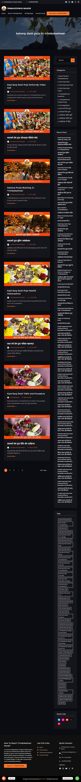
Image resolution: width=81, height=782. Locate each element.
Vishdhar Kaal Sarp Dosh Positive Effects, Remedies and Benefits (65, 447)
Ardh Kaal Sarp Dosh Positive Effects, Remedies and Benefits (65, 483)
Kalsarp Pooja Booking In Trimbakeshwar (20, 189)
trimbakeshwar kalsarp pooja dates (65, 642)
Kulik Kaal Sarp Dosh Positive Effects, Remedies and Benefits (65, 340)
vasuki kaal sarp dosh (65, 655)
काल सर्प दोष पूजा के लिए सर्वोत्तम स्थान (65, 204)
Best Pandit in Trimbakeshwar (63, 77)
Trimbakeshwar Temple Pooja (64, 101)
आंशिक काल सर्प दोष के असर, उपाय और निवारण (65, 477)
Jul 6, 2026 (32, 244)
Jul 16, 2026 (32, 141)
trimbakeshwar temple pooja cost (65, 647)
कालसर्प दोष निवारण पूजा (65, 675)
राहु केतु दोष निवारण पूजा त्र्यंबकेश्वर (65, 314)
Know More (11, 100)
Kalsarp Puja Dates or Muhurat (65, 261)
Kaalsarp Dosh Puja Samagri (64, 245)
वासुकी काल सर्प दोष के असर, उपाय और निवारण (65, 358)
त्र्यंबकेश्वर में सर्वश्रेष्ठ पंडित (65, 213)
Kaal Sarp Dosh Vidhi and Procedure (26, 393)
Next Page (44, 470)
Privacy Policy (43, 750)
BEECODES (42, 779)
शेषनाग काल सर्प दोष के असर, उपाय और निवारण (65, 465)
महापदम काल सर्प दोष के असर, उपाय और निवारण (65, 394)
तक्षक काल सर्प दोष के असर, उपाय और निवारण (65, 406)
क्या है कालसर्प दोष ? (64, 221)
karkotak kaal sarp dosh (65, 601)
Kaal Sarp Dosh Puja (66, 85)
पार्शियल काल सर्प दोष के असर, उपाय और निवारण (65, 501)
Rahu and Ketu (63, 605)
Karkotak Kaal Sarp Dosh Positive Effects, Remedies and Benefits (65, 412)
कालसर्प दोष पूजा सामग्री (65, 249)
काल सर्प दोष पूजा (65, 109)
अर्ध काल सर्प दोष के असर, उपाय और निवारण (65, 489)
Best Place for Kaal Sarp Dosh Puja (65, 199)
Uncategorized (64, 105)
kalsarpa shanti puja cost (64, 594)
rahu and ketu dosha (64, 608)
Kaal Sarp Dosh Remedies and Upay (64, 291)
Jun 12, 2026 (32, 347)
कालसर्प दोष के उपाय (64, 295)
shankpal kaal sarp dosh (65, 624)
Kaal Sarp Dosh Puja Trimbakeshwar (64, 225)
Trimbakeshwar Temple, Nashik (13, 2)
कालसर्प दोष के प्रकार (64, 323)
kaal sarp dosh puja (64, 549)
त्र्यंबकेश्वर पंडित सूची (65, 115)
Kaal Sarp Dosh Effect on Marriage (65, 299)
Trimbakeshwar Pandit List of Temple (65, 179)
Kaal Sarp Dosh (64, 82)
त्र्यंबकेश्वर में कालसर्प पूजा (65, 257)
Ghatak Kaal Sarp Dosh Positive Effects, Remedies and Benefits (65, 435)
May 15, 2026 (27, 397)
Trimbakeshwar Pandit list (64, 95)
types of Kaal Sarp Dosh (65, 652)
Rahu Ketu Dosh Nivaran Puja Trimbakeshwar (65, 309)
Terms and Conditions (45, 752)
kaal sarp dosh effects (65, 540)
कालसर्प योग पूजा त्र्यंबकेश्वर (63, 230)
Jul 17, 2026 (32, 91)
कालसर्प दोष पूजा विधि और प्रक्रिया (21, 443)
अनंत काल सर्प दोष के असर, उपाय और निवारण (65, 334)
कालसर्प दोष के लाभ (64, 287)
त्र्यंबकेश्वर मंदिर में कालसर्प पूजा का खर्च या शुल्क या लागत (65, 279)
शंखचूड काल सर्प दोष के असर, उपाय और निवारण (65, 430)
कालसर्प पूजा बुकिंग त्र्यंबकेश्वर (18, 240)
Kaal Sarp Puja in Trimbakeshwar (63, 253)
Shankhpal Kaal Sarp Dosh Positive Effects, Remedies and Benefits (65, 364)
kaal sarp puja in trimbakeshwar (63, 585)
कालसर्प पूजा (62, 684)
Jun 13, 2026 (32, 297)
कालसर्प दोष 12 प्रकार (64, 669)
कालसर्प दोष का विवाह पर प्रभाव (65, 304)
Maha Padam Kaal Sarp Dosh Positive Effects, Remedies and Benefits (65, 388)
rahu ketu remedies (64, 620)
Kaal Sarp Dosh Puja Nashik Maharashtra (64, 159)
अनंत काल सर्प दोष (63, 659)
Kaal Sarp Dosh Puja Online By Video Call (26, 86)
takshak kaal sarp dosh (65, 627)
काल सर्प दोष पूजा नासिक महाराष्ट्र (20, 343)
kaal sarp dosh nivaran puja (65, 544)
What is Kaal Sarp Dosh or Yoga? (65, 217)
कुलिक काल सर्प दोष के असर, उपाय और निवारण (65, 346)
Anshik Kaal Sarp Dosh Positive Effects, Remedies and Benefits (65, 471)
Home (41, 747)
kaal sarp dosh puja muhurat (64, 564)
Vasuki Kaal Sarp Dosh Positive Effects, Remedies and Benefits (65, 352)
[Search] (73, 60)
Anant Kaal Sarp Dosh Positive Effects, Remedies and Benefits (65, 328)
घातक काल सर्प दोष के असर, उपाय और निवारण (65, 441)
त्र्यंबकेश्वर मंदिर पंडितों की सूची (65, 184)
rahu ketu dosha (63, 612)
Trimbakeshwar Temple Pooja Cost (65, 189)
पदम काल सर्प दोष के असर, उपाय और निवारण (65, 382)
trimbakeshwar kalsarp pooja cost (65, 637)
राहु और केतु (62, 703)
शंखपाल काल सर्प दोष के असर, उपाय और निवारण (65, 370)
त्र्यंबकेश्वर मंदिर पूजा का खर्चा (64, 194)
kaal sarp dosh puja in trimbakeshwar (65, 558)
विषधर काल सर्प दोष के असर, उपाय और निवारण (65, 453)
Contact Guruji (43, 755)
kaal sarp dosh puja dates (64, 553)
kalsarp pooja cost (64, 598)
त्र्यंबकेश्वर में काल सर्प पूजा (65, 696)
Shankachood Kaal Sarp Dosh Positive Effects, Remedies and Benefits (65, 424)
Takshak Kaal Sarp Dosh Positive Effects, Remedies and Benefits (65, 400)
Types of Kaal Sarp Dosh (64, 319)
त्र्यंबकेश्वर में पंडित (65, 122)
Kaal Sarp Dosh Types (64, 89)
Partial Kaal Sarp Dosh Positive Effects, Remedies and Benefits (65, 495)
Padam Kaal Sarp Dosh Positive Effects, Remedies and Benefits (65, 376)
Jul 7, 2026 (32, 194)
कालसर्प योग (62, 687)
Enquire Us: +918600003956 (15, 766)
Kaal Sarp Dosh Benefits (65, 284)
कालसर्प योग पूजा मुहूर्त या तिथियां (65, 266)
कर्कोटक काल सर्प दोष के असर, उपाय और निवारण (65, 418)
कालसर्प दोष (62, 665)
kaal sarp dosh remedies (63, 574)
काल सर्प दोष (62, 662)
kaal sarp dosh (63, 528)
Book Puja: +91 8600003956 (58, 13)
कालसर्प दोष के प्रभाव (64, 672)
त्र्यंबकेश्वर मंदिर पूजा (65, 118)
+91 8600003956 (33, 2)
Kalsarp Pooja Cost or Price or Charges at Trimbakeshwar (65, 272)
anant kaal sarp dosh (64, 519)
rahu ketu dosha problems (63, 616)
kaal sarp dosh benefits (65, 531)
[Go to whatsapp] (77, 778)
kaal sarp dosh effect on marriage (65, 536)
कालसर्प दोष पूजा (65, 112)
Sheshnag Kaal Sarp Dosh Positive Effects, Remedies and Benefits (65, 459)
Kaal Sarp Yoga (63, 589)
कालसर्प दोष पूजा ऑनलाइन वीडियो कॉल (22, 137)
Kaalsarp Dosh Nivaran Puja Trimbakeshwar (65, 235)
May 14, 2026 (33, 447)
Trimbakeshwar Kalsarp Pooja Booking (65, 631)
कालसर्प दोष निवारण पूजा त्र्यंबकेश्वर (65, 240)
